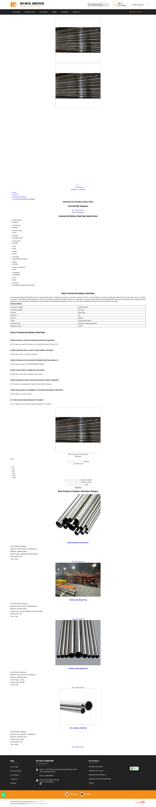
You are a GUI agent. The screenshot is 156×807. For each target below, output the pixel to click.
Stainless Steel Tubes (96, 771)
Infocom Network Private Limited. (37, 803)
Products (15, 195)
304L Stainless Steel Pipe (78, 728)
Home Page (16, 12)
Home (14, 192)
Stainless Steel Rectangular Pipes (100, 779)
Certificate (64, 12)
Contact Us (76, 12)
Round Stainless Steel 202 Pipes (78, 543)
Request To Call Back (78, 189)
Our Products (43, 12)
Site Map (13, 783)
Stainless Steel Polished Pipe (78, 669)
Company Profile (29, 12)
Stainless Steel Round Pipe (78, 600)
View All (91, 783)
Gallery (54, 12)
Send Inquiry (79, 187)
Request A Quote (135, 12)
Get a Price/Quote (78, 210)
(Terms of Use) (39, 801)
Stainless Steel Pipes (19, 197)
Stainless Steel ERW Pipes (97, 775)
